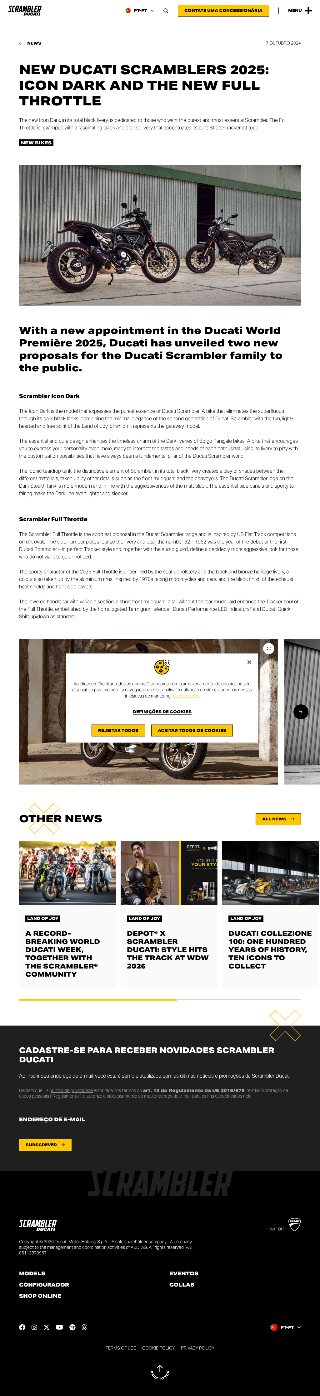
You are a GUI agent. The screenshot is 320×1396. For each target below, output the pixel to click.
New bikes (36, 143)
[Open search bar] (165, 10)
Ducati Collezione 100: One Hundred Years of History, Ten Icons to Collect (270, 949)
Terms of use (121, 1348)
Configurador (44, 1284)
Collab (181, 1284)
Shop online (40, 1296)
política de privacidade (71, 1090)
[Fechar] (249, 662)
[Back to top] (160, 1372)
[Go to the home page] (25, 11)
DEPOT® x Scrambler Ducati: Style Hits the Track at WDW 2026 (168, 949)
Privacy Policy (197, 1348)
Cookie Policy (158, 1348)
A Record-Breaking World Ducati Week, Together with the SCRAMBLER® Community (62, 953)
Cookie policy (186, 695)
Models (32, 1273)
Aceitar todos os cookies (192, 730)
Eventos (183, 1273)
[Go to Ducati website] (294, 1224)
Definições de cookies (162, 712)
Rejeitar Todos (118, 730)
